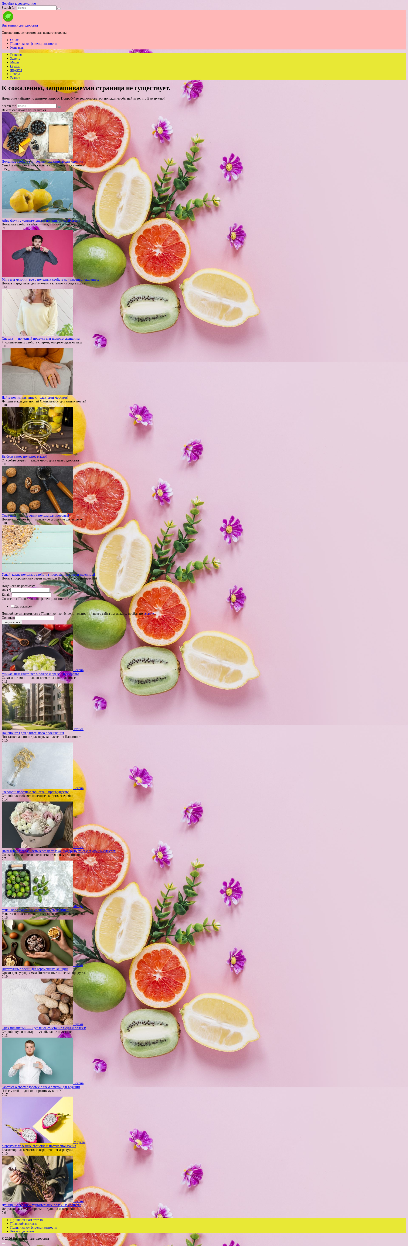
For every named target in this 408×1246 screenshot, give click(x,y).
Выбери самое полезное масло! (24, 456)
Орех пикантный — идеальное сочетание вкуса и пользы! (44, 1028)
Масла (14, 62)
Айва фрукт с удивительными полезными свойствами (41, 220)
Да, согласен (23, 606)
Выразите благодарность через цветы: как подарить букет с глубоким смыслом (59, 851)
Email (7, 594)
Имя (6, 590)
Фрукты (16, 70)
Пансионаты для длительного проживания (33, 733)
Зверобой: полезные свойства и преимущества (35, 792)
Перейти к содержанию (19, 3)
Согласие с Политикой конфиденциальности (35, 598)
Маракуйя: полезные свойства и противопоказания (39, 1146)
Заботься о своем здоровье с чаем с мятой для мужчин (41, 1087)
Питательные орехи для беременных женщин (35, 969)
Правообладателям (23, 1223)
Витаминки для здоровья (20, 25)
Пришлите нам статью (26, 1220)
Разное (15, 77)
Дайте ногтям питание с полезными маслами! (35, 397)
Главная (16, 54)
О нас (14, 40)
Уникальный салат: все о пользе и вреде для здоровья (40, 674)
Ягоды (15, 74)
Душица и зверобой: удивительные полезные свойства (41, 1205)
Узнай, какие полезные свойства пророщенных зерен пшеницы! (48, 574)
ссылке (149, 613)
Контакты (17, 47)
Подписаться (11, 622)
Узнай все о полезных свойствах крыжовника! (35, 910)
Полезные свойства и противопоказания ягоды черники (42, 161)
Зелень (15, 58)
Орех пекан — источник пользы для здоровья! (35, 515)
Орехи (15, 66)
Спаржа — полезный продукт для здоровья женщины (41, 338)
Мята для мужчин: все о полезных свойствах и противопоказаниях (50, 279)
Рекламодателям (22, 1231)
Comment (8, 617)
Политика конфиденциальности (33, 43)
